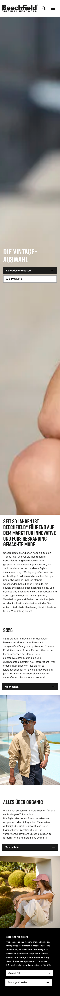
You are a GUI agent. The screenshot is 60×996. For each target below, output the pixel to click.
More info (46, 965)
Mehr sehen (12, 686)
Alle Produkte (14, 278)
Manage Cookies (18, 982)
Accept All (14, 973)
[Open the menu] (53, 8)
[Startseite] (20, 8)
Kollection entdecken (18, 270)
